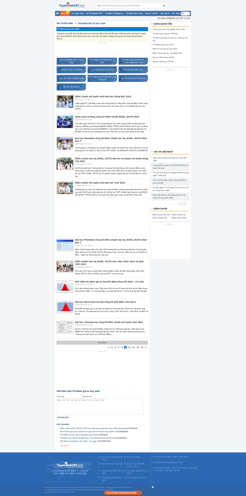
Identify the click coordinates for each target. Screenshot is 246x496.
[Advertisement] (102, 50)
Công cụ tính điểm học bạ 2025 (112, 472)
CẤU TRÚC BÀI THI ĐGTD (100, 69)
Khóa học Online (133, 457)
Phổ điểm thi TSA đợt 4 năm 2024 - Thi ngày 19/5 (80, 441)
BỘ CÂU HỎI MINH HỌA (131, 69)
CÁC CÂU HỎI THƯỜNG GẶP (70, 78)
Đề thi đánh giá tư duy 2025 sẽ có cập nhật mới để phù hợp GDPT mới (89, 432)
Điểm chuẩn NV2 (160, 218)
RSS (188, 18)
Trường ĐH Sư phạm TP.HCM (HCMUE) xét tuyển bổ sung (170, 166)
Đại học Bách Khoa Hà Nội (163, 57)
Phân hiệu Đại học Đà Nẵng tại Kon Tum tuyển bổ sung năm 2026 (169, 196)
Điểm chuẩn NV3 (179, 218)
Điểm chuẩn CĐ (178, 215)
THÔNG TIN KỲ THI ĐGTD (69, 69)
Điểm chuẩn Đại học (161, 215)
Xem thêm (64, 446)
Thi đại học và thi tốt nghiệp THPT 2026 (169, 29)
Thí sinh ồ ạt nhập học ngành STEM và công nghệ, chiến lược (171, 174)
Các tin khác (62, 424)
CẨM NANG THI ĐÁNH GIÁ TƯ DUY (101, 61)
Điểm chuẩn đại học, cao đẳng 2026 (167, 53)
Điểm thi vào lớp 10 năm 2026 (165, 49)
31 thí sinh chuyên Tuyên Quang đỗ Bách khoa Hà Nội (169, 181)
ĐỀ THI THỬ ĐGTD (68, 86)
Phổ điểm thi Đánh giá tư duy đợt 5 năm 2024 (78, 435)
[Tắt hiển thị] (139, 493)
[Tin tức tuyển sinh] (71, 5)
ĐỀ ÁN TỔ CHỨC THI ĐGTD (132, 78)
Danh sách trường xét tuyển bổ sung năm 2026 (170, 159)
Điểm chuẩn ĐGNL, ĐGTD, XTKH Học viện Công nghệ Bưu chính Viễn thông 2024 (93, 428)
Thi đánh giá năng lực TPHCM (165, 34)
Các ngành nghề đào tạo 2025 (137, 472)
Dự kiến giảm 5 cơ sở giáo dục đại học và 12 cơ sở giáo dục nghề (171, 188)
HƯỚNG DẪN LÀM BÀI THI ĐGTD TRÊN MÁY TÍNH (131, 61)
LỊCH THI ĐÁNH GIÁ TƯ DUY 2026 (70, 61)
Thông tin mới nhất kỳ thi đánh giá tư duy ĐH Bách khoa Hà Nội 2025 (88, 438)
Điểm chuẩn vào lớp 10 (136, 478)
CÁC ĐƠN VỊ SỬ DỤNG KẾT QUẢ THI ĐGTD (102, 78)
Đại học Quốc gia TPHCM (163, 61)
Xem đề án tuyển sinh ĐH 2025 (112, 458)
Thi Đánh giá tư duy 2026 (163, 45)
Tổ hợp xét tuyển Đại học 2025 (112, 479)
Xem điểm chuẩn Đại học (112, 464)
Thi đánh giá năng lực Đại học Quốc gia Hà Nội (170, 39)
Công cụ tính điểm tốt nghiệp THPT (135, 465)
